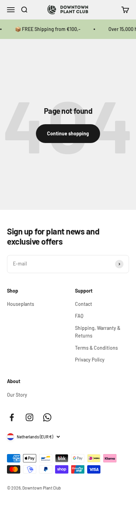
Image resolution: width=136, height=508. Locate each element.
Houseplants (20, 304)
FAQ (79, 316)
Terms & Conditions (96, 348)
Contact (83, 304)
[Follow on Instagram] (29, 417)
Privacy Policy (90, 360)
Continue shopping (68, 133)
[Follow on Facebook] (11, 417)
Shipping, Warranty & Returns (97, 332)
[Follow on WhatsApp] (47, 417)
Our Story (17, 395)
